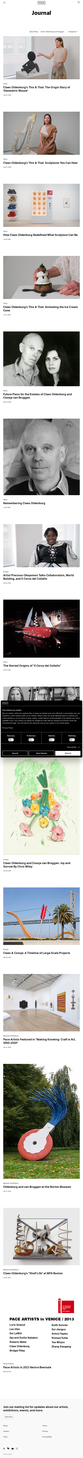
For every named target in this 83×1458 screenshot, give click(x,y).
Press (5, 1437)
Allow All (68, 753)
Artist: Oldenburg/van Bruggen (52, 32)
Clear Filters (33, 31)
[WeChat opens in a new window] (8, 1449)
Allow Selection (41, 753)
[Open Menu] (4, 2)
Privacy (45, 1431)
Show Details (72, 747)
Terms (44, 1426)
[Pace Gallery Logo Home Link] (41, 2)
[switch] (31, 739)
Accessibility (47, 1437)
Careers (6, 1431)
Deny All (15, 753)
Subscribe (8, 1417)
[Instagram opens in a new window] (4, 1449)
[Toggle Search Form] (79, 2)
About (5, 1426)
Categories (72, 32)
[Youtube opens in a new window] (13, 1449)
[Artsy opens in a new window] (17, 1449)
